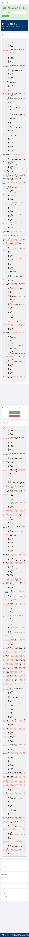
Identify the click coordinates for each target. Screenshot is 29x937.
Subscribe (5, 16)
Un (6, 2)
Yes (14, 412)
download (14, 35)
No (14, 416)
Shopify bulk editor (10, 935)
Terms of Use (23, 934)
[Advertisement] (13, 395)
